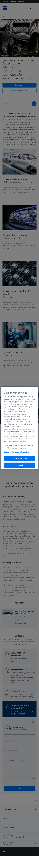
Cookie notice (9, 452)
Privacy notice (12, 445)
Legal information (22, 452)
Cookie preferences (19, 458)
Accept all (19, 465)
